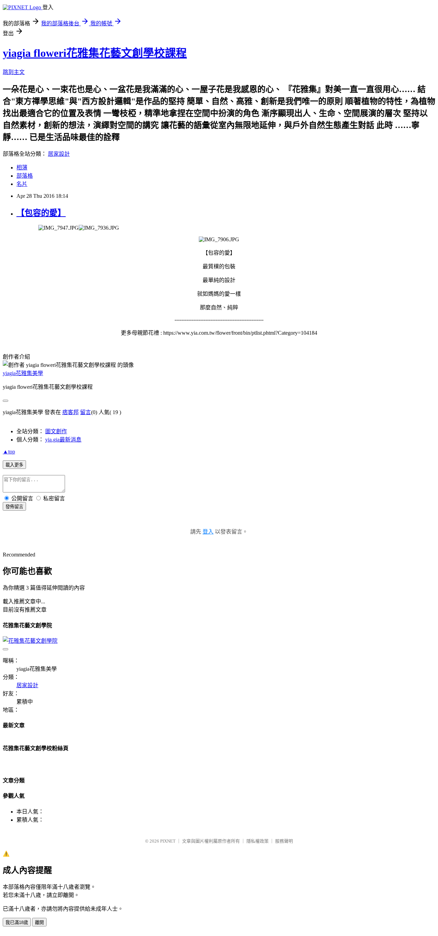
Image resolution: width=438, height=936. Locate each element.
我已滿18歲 (16, 922)
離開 (39, 922)
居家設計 (59, 154)
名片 (21, 184)
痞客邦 (70, 412)
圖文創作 (56, 431)
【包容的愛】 (41, 212)
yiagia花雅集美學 (23, 373)
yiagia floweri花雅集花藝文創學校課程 (95, 53)
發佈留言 (14, 506)
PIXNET (168, 841)
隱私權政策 (257, 841)
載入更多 (14, 464)
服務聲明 (284, 841)
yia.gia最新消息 (63, 440)
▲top (9, 451)
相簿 (21, 167)
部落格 (24, 176)
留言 (85, 412)
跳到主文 (14, 72)
